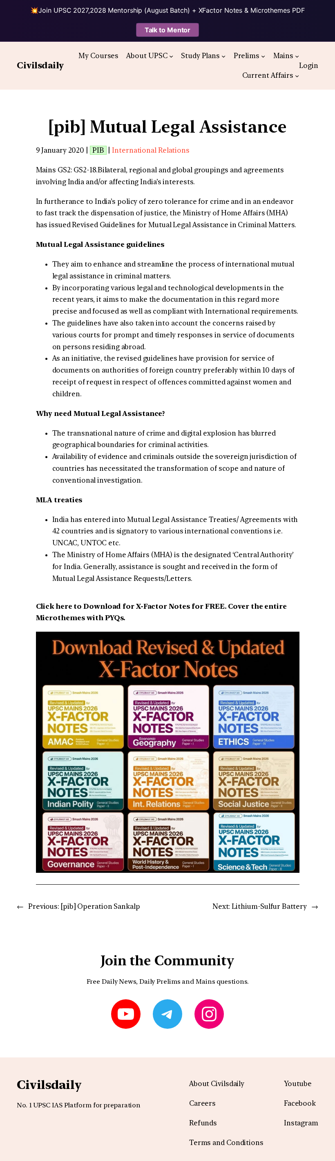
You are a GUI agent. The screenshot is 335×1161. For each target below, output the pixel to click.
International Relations (151, 150)
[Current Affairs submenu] (297, 76)
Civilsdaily (40, 65)
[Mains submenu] (297, 56)
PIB (98, 150)
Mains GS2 (53, 170)
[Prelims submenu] (263, 56)
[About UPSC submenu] (171, 56)
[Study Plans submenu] (223, 56)
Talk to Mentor (168, 30)
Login (308, 65)
